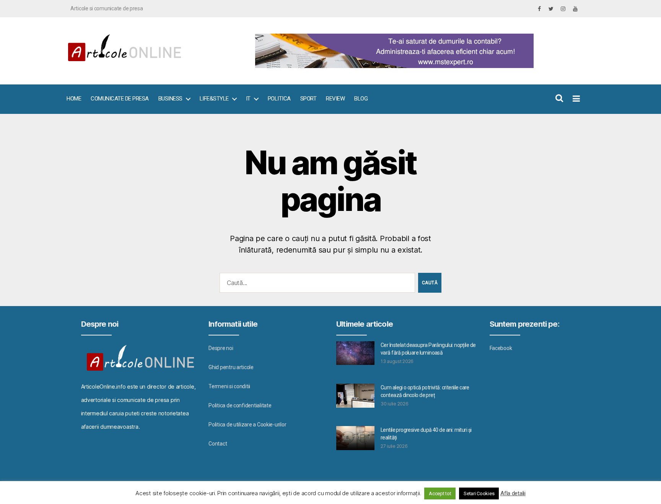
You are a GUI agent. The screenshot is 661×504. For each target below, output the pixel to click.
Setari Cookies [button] (479, 493)
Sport (308, 98)
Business (170, 98)
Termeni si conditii (229, 386)
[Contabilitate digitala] (414, 51)
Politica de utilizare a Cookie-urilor (247, 424)
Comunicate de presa (120, 98)
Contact (217, 444)
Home (74, 98)
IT (248, 98)
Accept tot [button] (440, 493)
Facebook (501, 348)
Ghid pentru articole (231, 367)
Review (335, 98)
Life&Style (214, 98)
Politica (279, 98)
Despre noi (220, 348)
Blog (361, 98)
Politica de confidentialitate (239, 405)
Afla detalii (513, 493)
